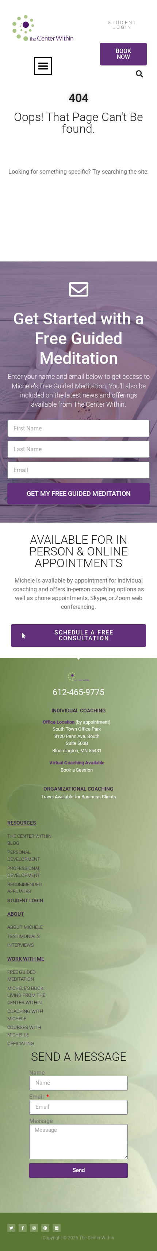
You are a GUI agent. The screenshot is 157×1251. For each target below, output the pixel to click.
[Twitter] (11, 1228)
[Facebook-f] (23, 1228)
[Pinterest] (45, 1228)
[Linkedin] (57, 1228)
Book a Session (77, 770)
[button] (43, 66)
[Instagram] (34, 1228)
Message (41, 1121)
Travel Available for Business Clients (78, 796)
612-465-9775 (78, 692)
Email (37, 1097)
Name (37, 1073)
